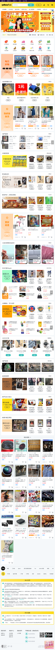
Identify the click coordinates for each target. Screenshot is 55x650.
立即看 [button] (7, 163)
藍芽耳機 (15, 573)
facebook (9, 646)
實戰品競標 (49, 153)
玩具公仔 (45, 9)
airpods (38, 573)
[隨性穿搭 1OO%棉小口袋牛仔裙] (39, 342)
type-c (19, 568)
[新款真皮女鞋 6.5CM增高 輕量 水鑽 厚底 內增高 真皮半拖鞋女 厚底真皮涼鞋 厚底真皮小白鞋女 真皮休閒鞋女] (6, 344)
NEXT (53, 93)
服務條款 (39, 646)
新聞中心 (3, 633)
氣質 (8, 568)
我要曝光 (7, 72)
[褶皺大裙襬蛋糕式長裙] (39, 346)
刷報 (3, 568)
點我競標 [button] (31, 167)
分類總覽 (4, 9)
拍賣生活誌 (24, 9)
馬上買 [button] (32, 209)
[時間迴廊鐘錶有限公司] (48, 348)
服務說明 (3, 635)
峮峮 (48, 568)
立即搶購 (20, 75)
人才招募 (19, 633)
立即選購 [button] (31, 411)
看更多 (50, 81)
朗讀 (52, 10)
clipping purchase (25, 128)
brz (35, 568)
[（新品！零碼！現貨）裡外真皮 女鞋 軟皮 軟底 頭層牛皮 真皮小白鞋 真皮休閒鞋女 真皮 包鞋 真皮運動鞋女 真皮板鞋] (12, 342)
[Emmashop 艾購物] (21, 348)
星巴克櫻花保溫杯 (27, 568)
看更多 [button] (7, 184)
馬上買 (50, 194)
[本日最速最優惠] (49, 644)
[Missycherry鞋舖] (8, 348)
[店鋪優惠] (27, 21)
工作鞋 (13, 568)
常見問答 (11, 633)
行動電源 (51, 573)
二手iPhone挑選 (10, 34)
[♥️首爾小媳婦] (34, 348)
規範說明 (10, 596)
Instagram (11, 646)
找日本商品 (49, 268)
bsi (4, 646)
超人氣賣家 (31, 9)
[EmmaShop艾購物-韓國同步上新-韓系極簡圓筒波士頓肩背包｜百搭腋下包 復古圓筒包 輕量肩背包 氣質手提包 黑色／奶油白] (25, 346)
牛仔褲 (8, 573)
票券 (33, 573)
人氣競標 (38, 9)
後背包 (45, 573)
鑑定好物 (17, 9)
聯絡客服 (11, 635)
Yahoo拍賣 (6, 5)
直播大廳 (49, 361)
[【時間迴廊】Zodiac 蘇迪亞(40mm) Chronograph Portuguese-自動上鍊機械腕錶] (52, 342)
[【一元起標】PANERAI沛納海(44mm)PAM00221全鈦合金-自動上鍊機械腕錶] (46, 344)
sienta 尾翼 (41, 568)
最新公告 (11, 636)
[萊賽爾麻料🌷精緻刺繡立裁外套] (32, 344)
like (22, 128)
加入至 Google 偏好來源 (52, 13)
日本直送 (11, 9)
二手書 (21, 573)
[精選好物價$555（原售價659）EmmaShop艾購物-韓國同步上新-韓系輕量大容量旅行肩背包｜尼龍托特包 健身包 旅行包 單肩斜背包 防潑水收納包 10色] (25, 342)
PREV (2, 93)
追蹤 (8, 355)
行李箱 (27, 573)
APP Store (48, 633)
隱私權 (43, 646)
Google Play (48, 636)
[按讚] (13, 258)
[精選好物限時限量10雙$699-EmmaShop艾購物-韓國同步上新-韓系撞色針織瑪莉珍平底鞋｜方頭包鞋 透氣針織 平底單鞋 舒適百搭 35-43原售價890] (19, 344)
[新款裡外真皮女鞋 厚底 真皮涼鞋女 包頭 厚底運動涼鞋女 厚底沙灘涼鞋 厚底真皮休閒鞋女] (12, 346)
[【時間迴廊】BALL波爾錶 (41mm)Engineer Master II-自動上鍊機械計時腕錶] (52, 346)
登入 (39, 5)
